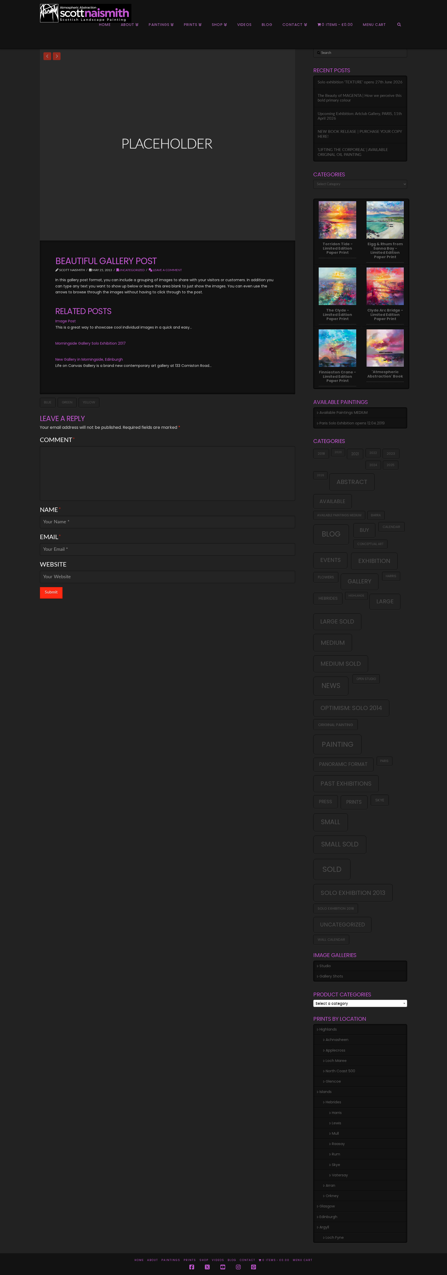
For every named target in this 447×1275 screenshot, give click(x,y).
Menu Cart (302, 1260)
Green (67, 402)
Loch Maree (336, 1060)
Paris (384, 761)
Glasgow (327, 1206)
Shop (203, 1260)
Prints (190, 1260)
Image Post (65, 321)
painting (337, 744)
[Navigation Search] (399, 36)
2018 (321, 453)
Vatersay (340, 1175)
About (152, 1260)
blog (331, 534)
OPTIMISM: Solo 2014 (351, 708)
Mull (335, 1133)
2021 (355, 454)
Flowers (326, 577)
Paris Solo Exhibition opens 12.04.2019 (352, 423)
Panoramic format (343, 764)
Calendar (391, 526)
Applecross (335, 1050)
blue (47, 402)
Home (139, 1260)
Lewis (336, 1123)
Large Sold (337, 621)
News (331, 685)
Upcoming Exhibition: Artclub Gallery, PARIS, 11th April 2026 (360, 116)
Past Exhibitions (346, 783)
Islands (325, 1091)
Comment (57, 440)
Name (50, 510)
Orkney (332, 1195)
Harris (391, 576)
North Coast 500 (340, 1071)
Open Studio (366, 679)
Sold (331, 869)
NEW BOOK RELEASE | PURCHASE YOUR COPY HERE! (360, 134)
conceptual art (370, 544)
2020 (338, 452)
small (330, 822)
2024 (373, 465)
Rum (336, 1154)
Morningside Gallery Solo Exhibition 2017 (90, 343)
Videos (218, 1260)
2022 (373, 453)
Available (332, 501)
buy (364, 530)
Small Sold (340, 844)
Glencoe (333, 1081)
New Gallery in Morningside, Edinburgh (89, 359)
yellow (89, 402)
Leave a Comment (167, 270)
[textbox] (360, 1003)
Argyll (324, 1227)
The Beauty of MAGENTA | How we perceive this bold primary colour (360, 98)
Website (53, 565)
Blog (232, 1260)
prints (354, 802)
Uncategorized (132, 270)
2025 (390, 465)
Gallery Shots (331, 976)
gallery (359, 581)
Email (50, 537)
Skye (379, 800)
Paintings (170, 1260)
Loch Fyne (335, 1237)
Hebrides (328, 598)
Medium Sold (341, 664)
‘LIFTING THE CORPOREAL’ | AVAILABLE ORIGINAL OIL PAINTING (353, 152)
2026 (320, 475)
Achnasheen (337, 1039)
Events (330, 560)
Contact (247, 1260)
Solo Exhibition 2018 (336, 908)
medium (333, 642)
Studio (325, 965)
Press (325, 801)
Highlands (356, 596)
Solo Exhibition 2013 (353, 892)
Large (385, 601)
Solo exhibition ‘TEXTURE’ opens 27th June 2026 (360, 82)
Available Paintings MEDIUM (343, 412)
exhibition (374, 560)
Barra (376, 515)
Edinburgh (328, 1216)
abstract (352, 481)
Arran (330, 1185)
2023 (391, 453)
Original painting (335, 724)
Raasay (338, 1143)
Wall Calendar (331, 939)
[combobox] (360, 1003)
